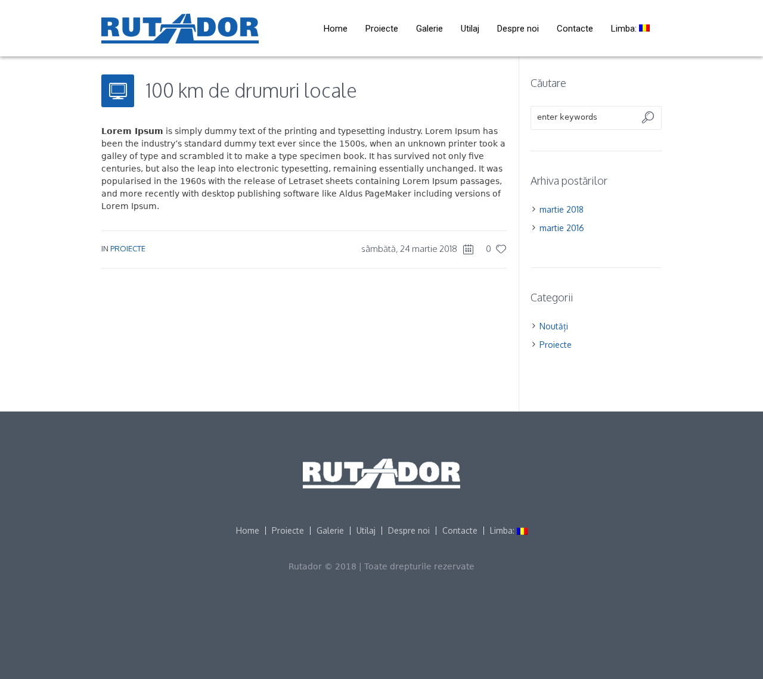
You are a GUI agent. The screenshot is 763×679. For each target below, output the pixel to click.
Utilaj (366, 531)
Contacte (459, 531)
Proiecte (127, 248)
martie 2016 (561, 228)
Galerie (330, 531)
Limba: (503, 531)
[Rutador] (381, 473)
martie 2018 (561, 209)
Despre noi (409, 531)
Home (247, 531)
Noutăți (553, 326)
